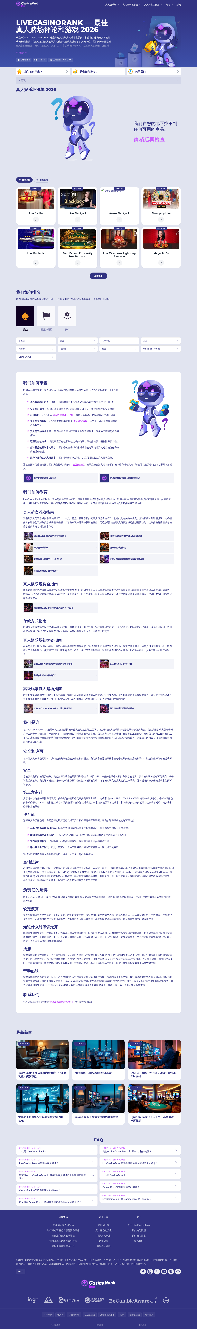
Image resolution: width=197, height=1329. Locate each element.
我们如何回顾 (139, 1230)
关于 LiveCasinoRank (139, 1225)
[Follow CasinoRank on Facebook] (143, 1271)
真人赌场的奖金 (103, 1230)
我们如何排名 (139, 1235)
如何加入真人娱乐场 (63, 1225)
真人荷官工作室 (151, 4)
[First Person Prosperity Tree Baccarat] (77, 247)
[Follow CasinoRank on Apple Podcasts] (178, 1271)
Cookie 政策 (55, 1325)
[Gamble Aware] (133, 1300)
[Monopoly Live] (161, 206)
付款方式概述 (104, 1235)
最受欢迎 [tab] (26, 179)
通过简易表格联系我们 (61, 1001)
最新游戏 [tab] (44, 179)
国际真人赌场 (104, 1246)
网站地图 (142, 1325)
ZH (19, 1271)
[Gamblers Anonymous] (48, 1300)
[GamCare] (69, 1300)
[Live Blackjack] (77, 206)
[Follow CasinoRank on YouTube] (164, 1271)
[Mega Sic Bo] (161, 247)
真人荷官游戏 (80, 421)
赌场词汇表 (103, 1225)
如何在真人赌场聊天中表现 (63, 1240)
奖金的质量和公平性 (63, 415)
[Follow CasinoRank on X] (157, 1271)
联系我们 (138, 1240)
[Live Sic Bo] (36, 206)
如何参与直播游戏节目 (63, 1246)
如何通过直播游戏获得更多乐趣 (63, 1230)
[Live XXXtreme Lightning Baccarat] (119, 247)
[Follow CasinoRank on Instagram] (150, 1271)
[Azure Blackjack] (119, 206)
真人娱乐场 (110, 4)
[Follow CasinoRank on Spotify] (171, 1271)
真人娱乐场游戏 (130, 4)
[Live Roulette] (36, 247)
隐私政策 (100, 1325)
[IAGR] (33, 1300)
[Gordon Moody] (94, 1300)
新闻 (179, 4)
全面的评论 (78, 464)
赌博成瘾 (103, 1240)
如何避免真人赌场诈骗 (63, 1235)
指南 (168, 4)
